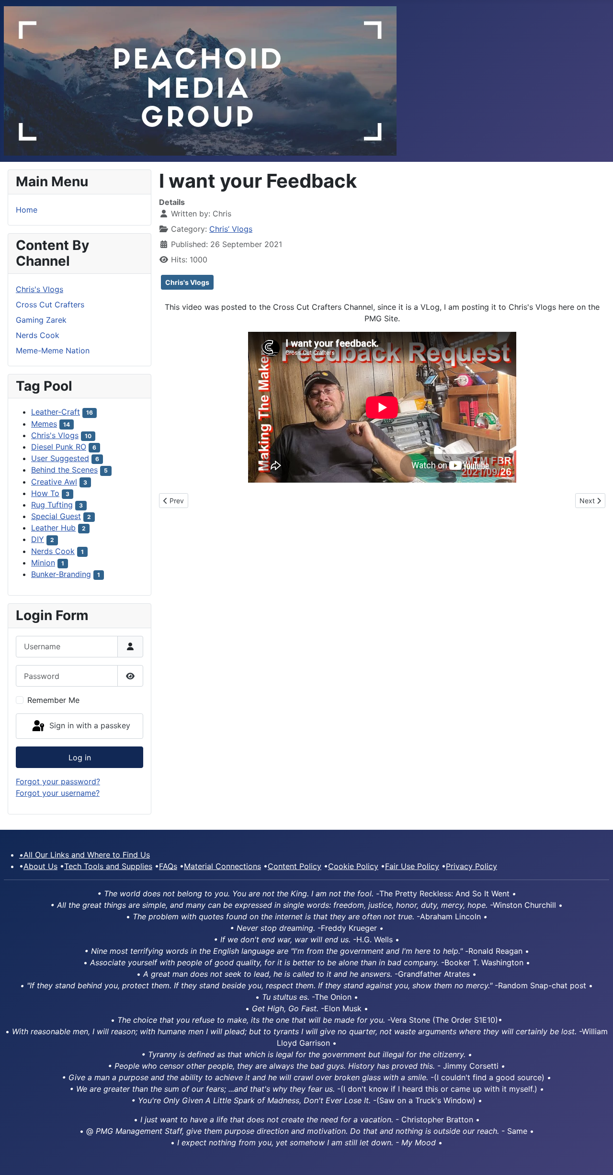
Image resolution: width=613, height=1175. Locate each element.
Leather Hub (53, 527)
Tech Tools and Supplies (108, 866)
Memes (44, 424)
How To (45, 493)
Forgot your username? (58, 793)
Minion (43, 562)
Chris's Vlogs (39, 289)
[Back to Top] (596, 1157)
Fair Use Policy (412, 866)
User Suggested (60, 458)
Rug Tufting (52, 504)
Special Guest (56, 516)
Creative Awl (54, 481)
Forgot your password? (58, 781)
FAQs (168, 866)
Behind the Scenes (64, 470)
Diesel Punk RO (58, 447)
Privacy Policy (471, 866)
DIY (37, 539)
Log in (79, 757)
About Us (40, 866)
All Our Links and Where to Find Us (84, 854)
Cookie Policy (353, 866)
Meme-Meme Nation (53, 350)
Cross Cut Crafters (50, 304)
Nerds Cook (37, 335)
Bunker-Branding (61, 574)
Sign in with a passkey (88, 725)
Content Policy (294, 866)
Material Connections (222, 866)
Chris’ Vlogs (230, 229)
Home (26, 210)
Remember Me (53, 700)
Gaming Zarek (41, 320)
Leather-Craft (55, 412)
